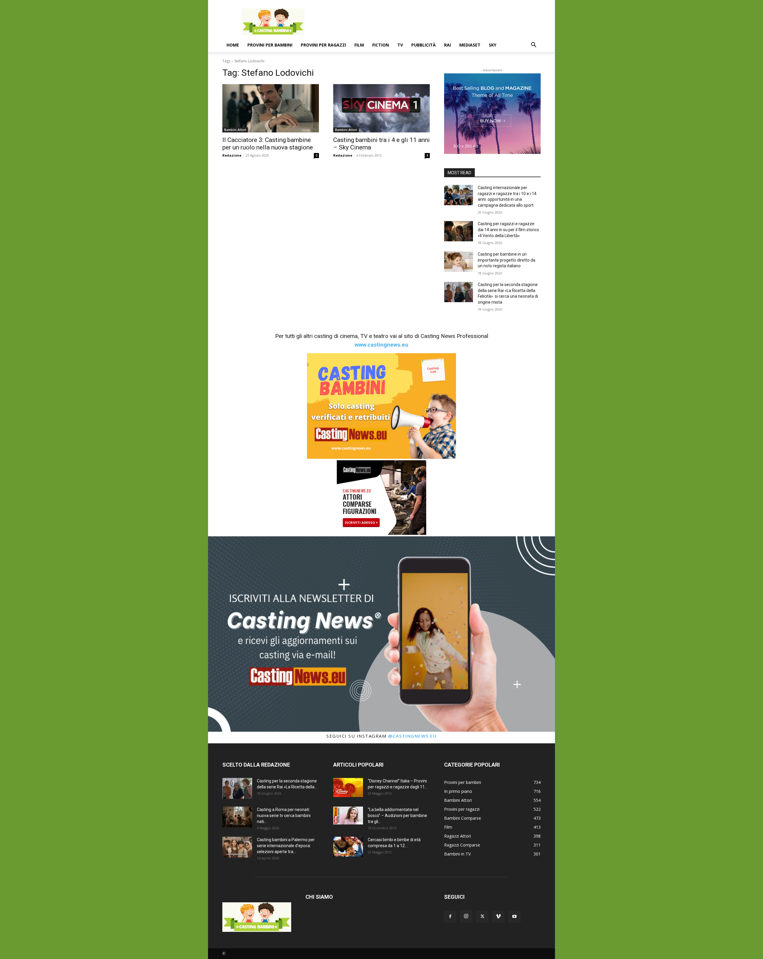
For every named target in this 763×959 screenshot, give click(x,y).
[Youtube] (514, 917)
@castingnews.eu (412, 736)
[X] (482, 917)
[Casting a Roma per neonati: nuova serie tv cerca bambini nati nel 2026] (237, 817)
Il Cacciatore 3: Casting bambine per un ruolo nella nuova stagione (267, 143)
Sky (492, 45)
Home (233, 45)
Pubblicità (423, 45)
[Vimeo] (498, 917)
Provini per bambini (269, 45)
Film (359, 45)
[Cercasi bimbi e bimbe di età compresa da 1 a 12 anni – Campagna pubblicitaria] (348, 847)
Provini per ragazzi (323, 45)
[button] (533, 45)
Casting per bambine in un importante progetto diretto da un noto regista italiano (506, 260)
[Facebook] (450, 917)
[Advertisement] (432, 21)
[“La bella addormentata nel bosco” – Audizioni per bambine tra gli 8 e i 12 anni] (348, 815)
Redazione (231, 155)
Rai (447, 45)
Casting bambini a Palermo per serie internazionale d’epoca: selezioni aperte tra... (286, 845)
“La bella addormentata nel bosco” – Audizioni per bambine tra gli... (397, 815)
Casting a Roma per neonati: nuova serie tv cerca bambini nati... (284, 815)
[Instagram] (466, 916)
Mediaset (469, 45)
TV (400, 45)
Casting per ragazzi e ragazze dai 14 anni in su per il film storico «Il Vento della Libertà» (508, 229)
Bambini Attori (235, 130)
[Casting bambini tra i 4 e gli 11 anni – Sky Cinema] (381, 108)
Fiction (380, 45)
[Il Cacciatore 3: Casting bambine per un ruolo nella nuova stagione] (270, 108)
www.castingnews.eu (381, 344)
